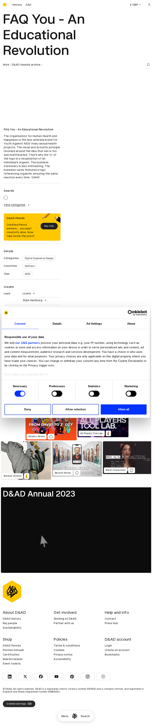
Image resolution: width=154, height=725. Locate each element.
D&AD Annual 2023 (39, 493)
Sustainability (12, 627)
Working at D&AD (65, 618)
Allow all (123, 409)
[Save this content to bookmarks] (148, 64)
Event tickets (12, 663)
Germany (30, 266)
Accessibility (62, 659)
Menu (65, 716)
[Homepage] (74, 716)
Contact (110, 618)
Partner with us (64, 623)
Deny (27, 409)
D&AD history (12, 618)
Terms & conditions (67, 645)
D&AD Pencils (12, 645)
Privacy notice (63, 654)
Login (108, 645)
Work (6, 64)
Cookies (59, 650)
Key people (10, 623)
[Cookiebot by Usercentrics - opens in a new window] (130, 313)
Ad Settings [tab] (94, 323)
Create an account (117, 650)
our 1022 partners (27, 342)
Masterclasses (13, 659)
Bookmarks (112, 654)
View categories (15, 204)
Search (85, 716)
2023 (27, 274)
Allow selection (75, 409)
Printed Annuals (13, 650)
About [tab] (131, 323)
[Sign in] (149, 5)
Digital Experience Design (39, 258)
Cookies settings (16, 703)
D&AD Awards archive (26, 64)
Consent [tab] (20, 323)
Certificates (11, 654)
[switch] (57, 394)
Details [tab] (57, 323)
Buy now (49, 226)
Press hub (111, 623)
